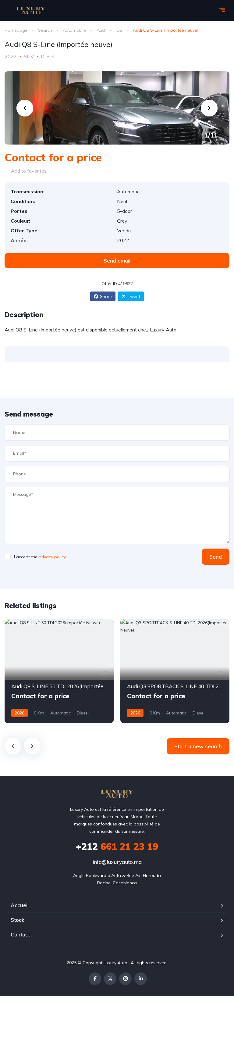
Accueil (20, 905)
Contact (20, 934)
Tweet (134, 296)
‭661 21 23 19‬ (117, 846)
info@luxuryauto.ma (117, 862)
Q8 (119, 30)
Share (106, 296)
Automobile (74, 30)
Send (215, 556)
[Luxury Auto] (30, 11)
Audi (101, 30)
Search (45, 30)
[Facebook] (95, 978)
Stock (17, 920)
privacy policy (52, 557)
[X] (110, 978)
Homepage (16, 30)
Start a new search (198, 746)
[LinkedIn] (140, 978)
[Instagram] (125, 978)
